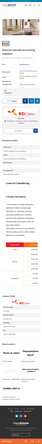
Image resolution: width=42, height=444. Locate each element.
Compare (39, 441)
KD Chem (21, 118)
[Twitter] (16, 416)
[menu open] (39, 5)
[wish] (31, 101)
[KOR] (34, 5)
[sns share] (37, 101)
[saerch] (26, 5)
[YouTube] (25, 416)
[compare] (25, 101)
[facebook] (21, 416)
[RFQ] (30, 5)
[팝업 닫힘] (39, 1)
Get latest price (24, 64)
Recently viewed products (26, 441)
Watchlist (32, 441)
